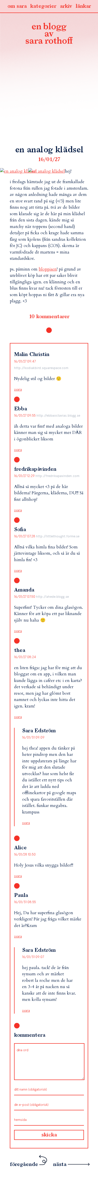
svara (18, 389)
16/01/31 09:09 (33, 737)
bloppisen (48, 269)
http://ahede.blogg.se (52, 597)
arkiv (66, 6)
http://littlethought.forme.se (57, 536)
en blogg (49, 34)
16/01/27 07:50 (25, 597)
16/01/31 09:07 (33, 957)
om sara (17, 6)
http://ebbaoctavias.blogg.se (58, 415)
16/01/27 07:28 (25, 536)
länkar (83, 6)
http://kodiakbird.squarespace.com (41, 368)
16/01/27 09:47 (25, 361)
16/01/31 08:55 (25, 902)
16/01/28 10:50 (25, 854)
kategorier (43, 6)
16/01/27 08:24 (25, 657)
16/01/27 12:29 (24, 476)
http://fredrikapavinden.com (57, 476)
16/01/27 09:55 (25, 415)
